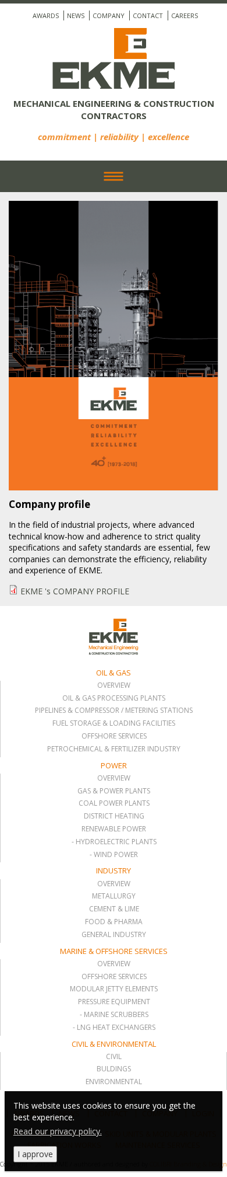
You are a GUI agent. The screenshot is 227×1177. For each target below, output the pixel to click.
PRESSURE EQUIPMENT (114, 1002)
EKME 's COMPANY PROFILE (74, 591)
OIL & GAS (113, 672)
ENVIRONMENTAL (114, 1082)
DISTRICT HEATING (114, 816)
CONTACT (148, 15)
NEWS (75, 15)
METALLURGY (114, 896)
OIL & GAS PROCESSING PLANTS (113, 698)
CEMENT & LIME (114, 909)
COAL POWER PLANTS (114, 803)
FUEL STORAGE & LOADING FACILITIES (113, 723)
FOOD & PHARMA (114, 922)
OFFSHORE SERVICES (114, 736)
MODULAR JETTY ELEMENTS (114, 989)
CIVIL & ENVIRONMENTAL (114, 1044)
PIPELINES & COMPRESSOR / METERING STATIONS (114, 710)
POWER (114, 765)
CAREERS (184, 15)
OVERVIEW (113, 685)
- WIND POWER (114, 854)
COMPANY (109, 15)
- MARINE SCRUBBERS (114, 1014)
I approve (35, 1153)
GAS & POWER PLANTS (113, 791)
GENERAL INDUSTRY (113, 934)
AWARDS (46, 15)
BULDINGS (114, 1069)
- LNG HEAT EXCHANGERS (114, 1027)
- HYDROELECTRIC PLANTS (114, 842)
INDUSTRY (113, 870)
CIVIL (114, 1056)
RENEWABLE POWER (113, 829)
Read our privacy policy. (57, 1131)
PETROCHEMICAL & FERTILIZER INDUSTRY (113, 749)
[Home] (113, 62)
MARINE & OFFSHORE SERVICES (114, 951)
